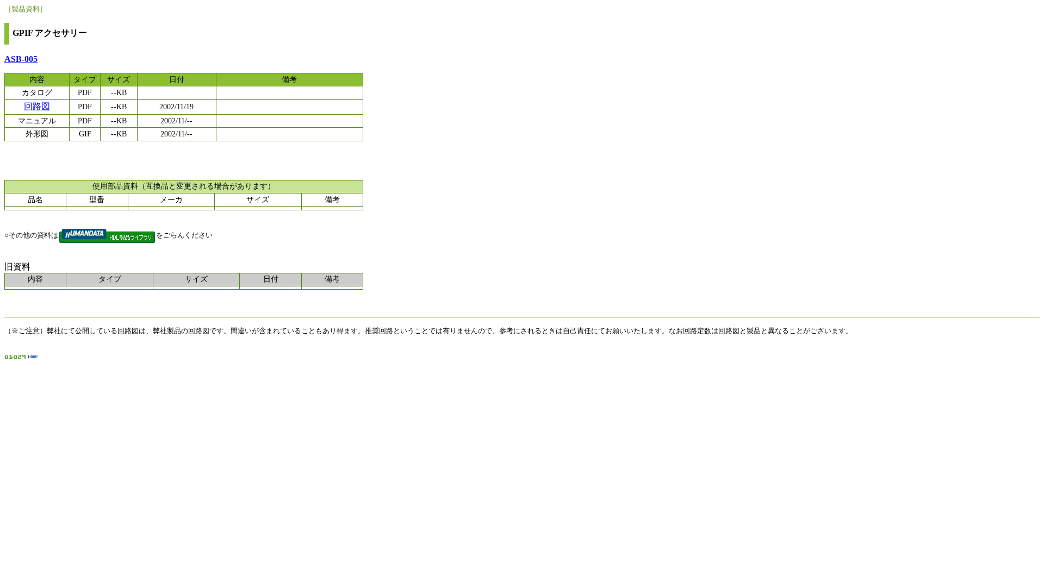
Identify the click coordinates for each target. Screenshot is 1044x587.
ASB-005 (21, 59)
